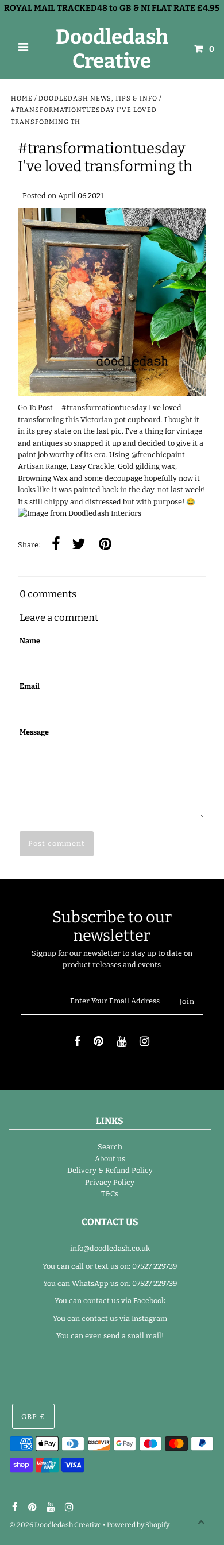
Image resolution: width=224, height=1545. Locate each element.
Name (30, 640)
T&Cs (109, 1193)
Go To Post (35, 407)
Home (22, 98)
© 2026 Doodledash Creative (55, 1525)
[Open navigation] (23, 48)
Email (30, 686)
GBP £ (33, 1416)
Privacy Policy (109, 1182)
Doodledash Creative (112, 49)
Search (110, 1146)
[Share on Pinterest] (105, 545)
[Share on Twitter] (79, 545)
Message (34, 732)
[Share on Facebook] (56, 545)
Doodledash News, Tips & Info (97, 98)
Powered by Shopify (138, 1525)
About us (110, 1158)
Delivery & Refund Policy (110, 1170)
